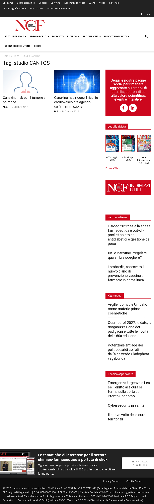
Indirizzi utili (36, 8)
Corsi (37, 45)
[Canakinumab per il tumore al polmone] (26, 81)
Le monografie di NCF (14, 8)
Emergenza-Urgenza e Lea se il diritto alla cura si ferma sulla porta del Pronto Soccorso (129, 389)
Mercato (58, 36)
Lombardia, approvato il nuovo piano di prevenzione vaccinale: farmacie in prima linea (126, 273)
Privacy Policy (111, 481)
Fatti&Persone (14, 36)
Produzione (90, 36)
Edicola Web (112, 168)
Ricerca (72, 36)
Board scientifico (26, 2)
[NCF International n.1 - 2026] (144, 144)
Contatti (43, 2)
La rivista (55, 2)
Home (6, 56)
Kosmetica (114, 295)
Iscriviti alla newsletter (59, 8)
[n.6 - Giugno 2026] (128, 144)
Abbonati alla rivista (74, 2)
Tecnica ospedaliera (120, 374)
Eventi (92, 2)
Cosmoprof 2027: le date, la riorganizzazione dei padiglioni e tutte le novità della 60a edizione (129, 329)
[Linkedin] (148, 14)
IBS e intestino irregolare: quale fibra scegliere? (128, 255)
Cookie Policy (134, 481)
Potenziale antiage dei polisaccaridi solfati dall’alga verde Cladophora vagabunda (128, 351)
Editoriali (114, 2)
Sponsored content (17, 45)
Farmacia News (117, 217)
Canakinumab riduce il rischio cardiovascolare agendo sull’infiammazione (76, 102)
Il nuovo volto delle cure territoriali (126, 417)
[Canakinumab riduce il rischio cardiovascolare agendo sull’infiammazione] (77, 81)
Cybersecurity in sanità (126, 405)
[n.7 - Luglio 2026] (112, 144)
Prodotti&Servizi (115, 36)
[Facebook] (142, 14)
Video (102, 2)
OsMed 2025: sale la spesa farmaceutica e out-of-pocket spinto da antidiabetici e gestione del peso (129, 235)
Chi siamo (8, 2)
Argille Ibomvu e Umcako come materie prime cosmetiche (127, 308)
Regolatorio (37, 36)
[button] (146, 36)
